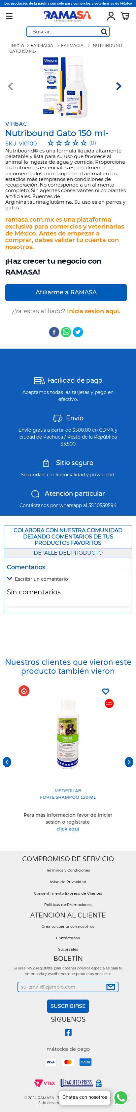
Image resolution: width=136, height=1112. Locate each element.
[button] (68, 579)
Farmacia (42, 45)
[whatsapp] (66, 333)
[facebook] (54, 333)
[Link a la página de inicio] (17, 46)
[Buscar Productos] (104, 31)
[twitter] (78, 333)
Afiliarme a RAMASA (66, 292)
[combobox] (68, 31)
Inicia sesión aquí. (93, 311)
